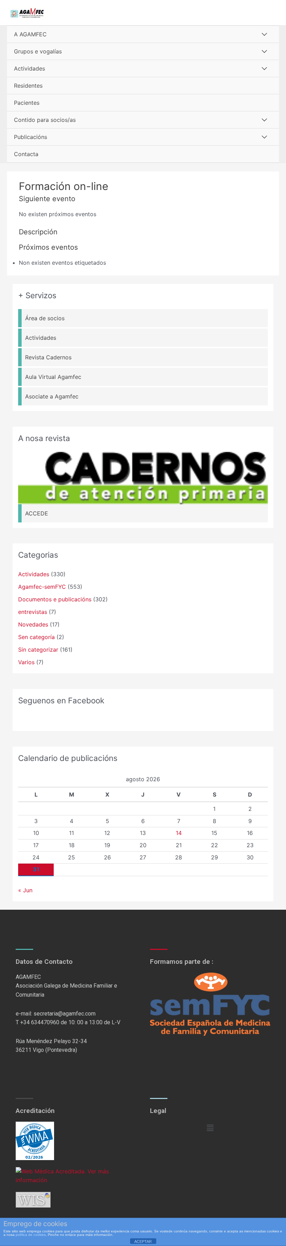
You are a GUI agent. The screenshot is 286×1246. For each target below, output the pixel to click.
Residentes (28, 85)
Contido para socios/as (45, 119)
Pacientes (26, 102)
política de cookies (31, 1235)
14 (179, 832)
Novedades (33, 624)
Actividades (29, 68)
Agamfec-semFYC (42, 586)
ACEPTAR (143, 1241)
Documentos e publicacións (54, 599)
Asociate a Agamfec (51, 396)
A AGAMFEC (30, 34)
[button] (210, 1128)
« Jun (25, 890)
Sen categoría (36, 636)
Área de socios (45, 318)
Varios (26, 662)
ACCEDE (36, 513)
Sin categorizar (38, 649)
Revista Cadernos (48, 357)
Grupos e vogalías (38, 51)
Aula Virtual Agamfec (53, 376)
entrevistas (32, 611)
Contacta (26, 154)
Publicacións (30, 136)
